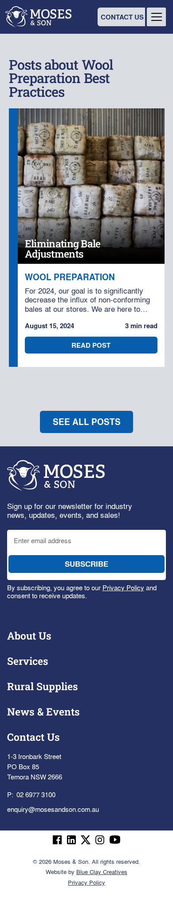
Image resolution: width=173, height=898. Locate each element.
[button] (156, 17)
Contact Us (33, 736)
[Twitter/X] (85, 839)
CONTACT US (122, 17)
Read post (90, 345)
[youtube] (115, 839)
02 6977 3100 (35, 794)
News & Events (43, 711)
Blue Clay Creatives (101, 871)
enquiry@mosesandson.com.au (53, 809)
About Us (29, 635)
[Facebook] (57, 839)
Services (27, 661)
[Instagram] (99, 839)
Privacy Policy (123, 587)
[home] (40, 17)
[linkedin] (71, 839)
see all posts (87, 422)
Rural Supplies (42, 686)
